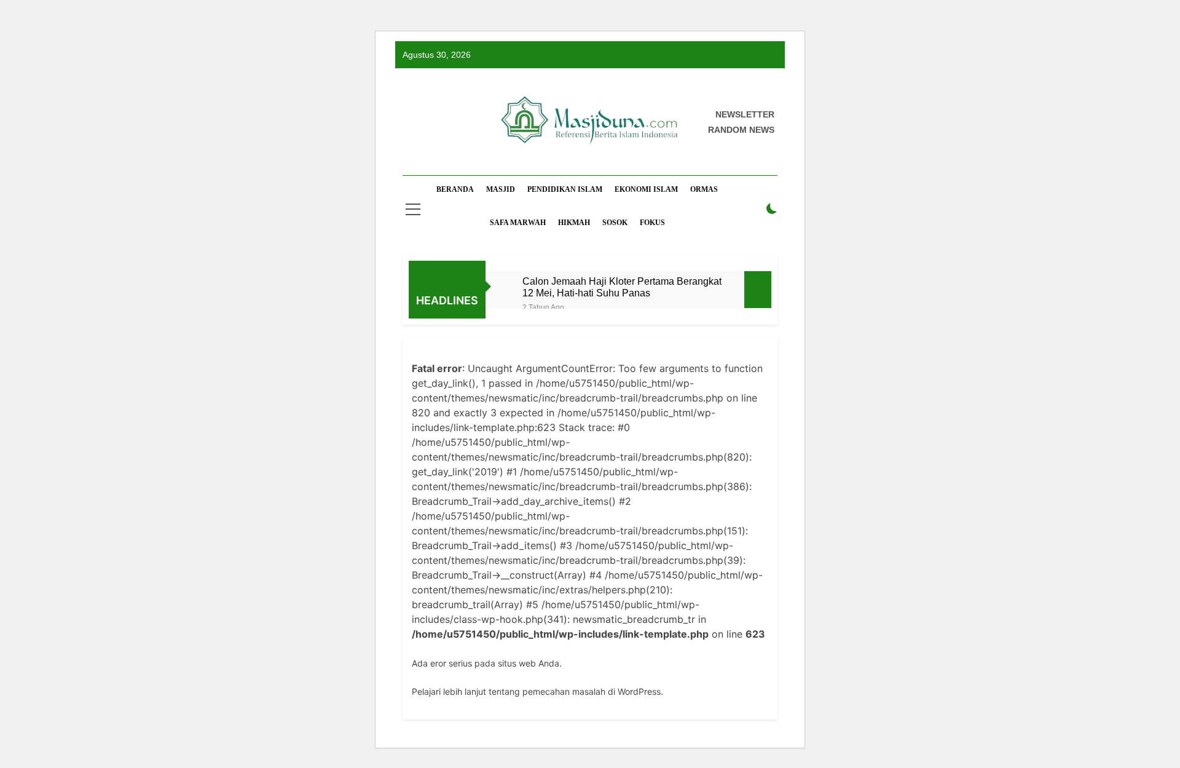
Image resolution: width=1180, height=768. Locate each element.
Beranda (455, 189)
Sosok (614, 222)
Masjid (500, 189)
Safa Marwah (518, 222)
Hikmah (574, 222)
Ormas (704, 189)
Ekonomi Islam (646, 189)
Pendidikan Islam (564, 189)
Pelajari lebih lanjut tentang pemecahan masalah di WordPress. (537, 691)
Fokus (652, 222)
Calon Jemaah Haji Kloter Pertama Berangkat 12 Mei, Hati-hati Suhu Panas (622, 286)
